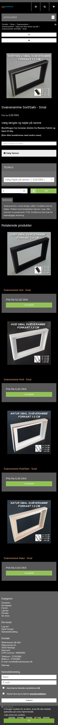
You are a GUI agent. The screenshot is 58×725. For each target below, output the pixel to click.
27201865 (16, 656)
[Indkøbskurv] (53, 6)
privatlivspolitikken (38, 694)
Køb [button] (46, 191)
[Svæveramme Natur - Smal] (29, 527)
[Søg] (44, 6)
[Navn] (29, 677)
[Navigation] (35, 6)
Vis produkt (29, 305)
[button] (29, 35)
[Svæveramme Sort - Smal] (29, 259)
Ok (29, 721)
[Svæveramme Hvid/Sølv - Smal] (29, 438)
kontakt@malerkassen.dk (20, 661)
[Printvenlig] (55, 24)
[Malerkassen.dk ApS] (7, 7)
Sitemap (5, 665)
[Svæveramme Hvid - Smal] (29, 348)
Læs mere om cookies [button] (14, 714)
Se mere (5, 616)
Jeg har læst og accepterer (26, 694)
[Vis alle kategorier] (53, 17)
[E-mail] (29, 682)
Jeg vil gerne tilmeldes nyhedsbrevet (27, 687)
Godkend (29, 700)
